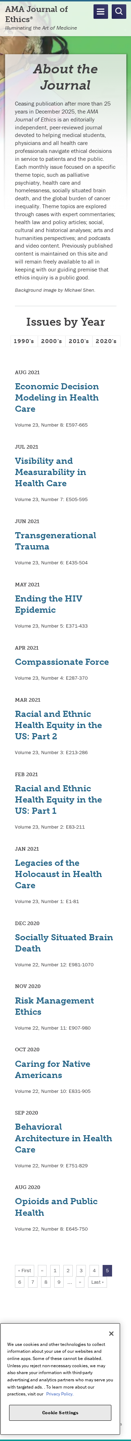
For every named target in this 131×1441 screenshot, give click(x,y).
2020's (106, 341)
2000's (51, 341)
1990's (24, 341)
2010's (79, 341)
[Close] (111, 1334)
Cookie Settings (60, 1413)
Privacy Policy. (60, 1394)
